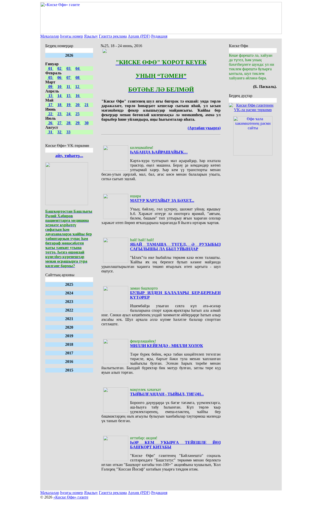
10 (59, 86)
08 (77, 77)
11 (68, 86)
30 (87, 123)
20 (77, 105)
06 (59, 77)
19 (68, 105)
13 (50, 96)
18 (59, 105)
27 (59, 123)
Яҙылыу (91, 36)
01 (50, 68)
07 (68, 77)
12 (77, 86)
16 (77, 96)
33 (68, 132)
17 (50, 105)
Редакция (159, 36)
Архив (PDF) (139, 36)
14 (59, 96)
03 (68, 68)
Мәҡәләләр (49, 36)
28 (68, 123)
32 (59, 132)
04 (77, 68)
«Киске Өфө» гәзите (70, 497)
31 (50, 132)
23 (59, 114)
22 (50, 114)
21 (87, 105)
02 (59, 68)
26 (50, 123)
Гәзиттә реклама (113, 36)
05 (50, 77)
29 (77, 123)
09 (50, 86)
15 (68, 96)
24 (68, 114)
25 (77, 114)
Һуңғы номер (71, 36)
